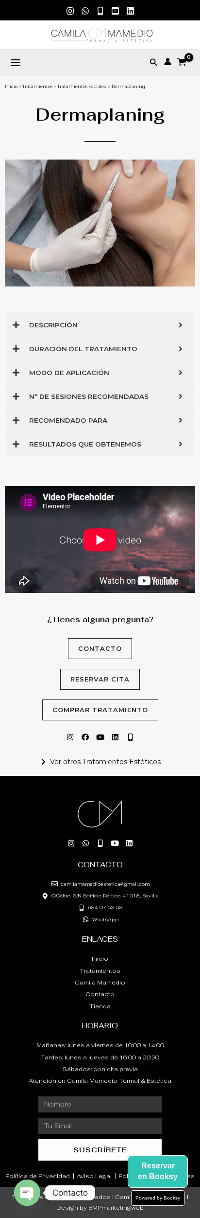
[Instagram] (70, 11)
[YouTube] (115, 11)
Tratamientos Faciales (81, 86)
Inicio (11, 86)
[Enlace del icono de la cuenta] (167, 61)
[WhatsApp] (85, 11)
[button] (154, 62)
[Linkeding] (130, 11)
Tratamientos (37, 86)
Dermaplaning (128, 86)
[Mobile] (100, 11)
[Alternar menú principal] (15, 62)
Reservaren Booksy (158, 1171)
